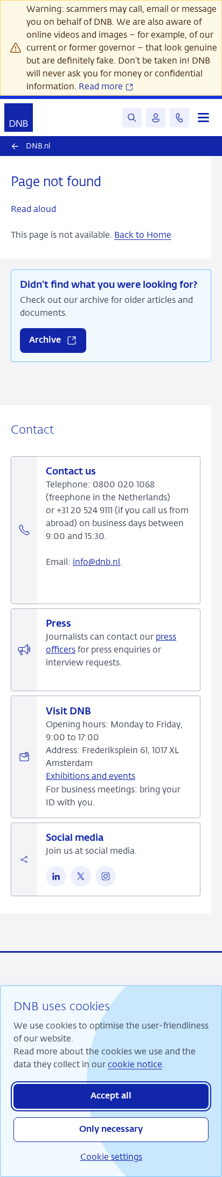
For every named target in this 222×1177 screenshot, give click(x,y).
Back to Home (142, 235)
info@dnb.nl (96, 562)
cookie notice (135, 1064)
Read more (102, 86)
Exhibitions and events (90, 776)
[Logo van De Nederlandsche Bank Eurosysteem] (18, 117)
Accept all (111, 1096)
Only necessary (111, 1129)
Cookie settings (111, 1157)
